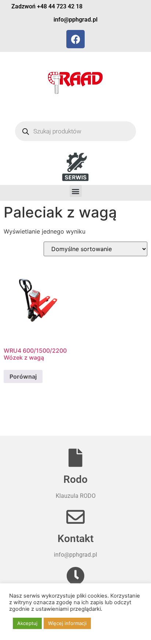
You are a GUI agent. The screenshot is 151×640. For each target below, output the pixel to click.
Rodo (75, 479)
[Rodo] (75, 457)
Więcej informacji (67, 623)
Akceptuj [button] (27, 623)
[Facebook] (75, 39)
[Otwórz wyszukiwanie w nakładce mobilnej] (75, 131)
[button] (76, 191)
